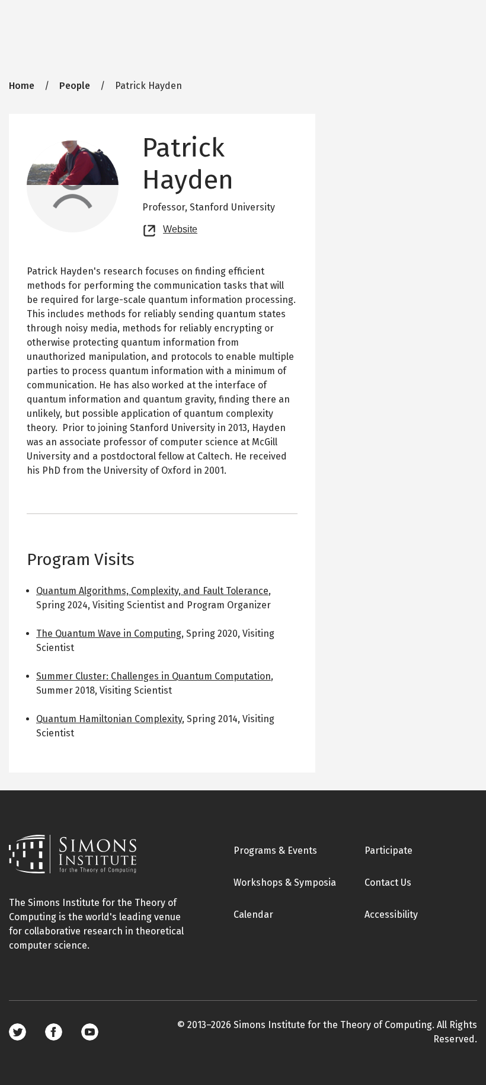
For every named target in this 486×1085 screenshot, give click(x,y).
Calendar (253, 914)
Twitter (17, 1032)
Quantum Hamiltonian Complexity (109, 719)
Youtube (89, 1032)
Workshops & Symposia (285, 882)
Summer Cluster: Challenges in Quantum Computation (153, 676)
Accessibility (391, 914)
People (74, 85)
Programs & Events (275, 850)
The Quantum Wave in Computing (108, 633)
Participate (388, 850)
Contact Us (387, 882)
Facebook (53, 1032)
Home (21, 85)
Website (180, 227)
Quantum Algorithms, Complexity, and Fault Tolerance (152, 590)
